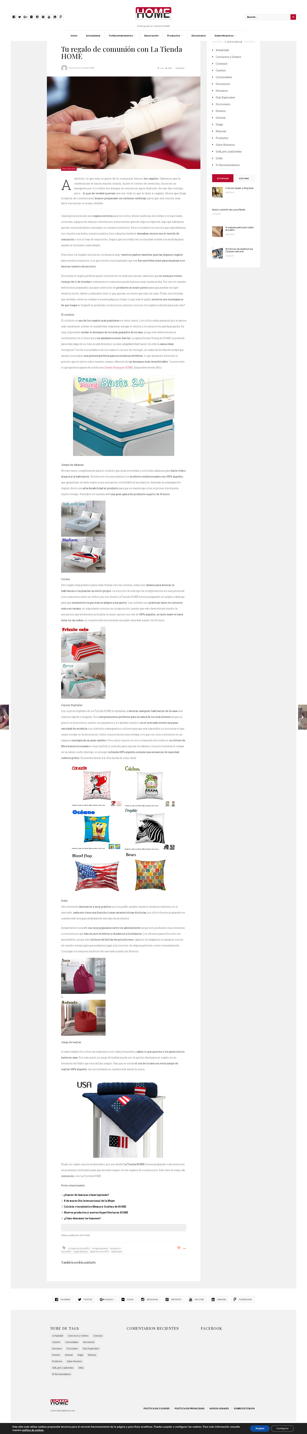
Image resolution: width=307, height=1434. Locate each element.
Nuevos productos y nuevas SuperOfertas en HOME (96, 1212)
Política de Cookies (157, 1408)
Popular (223, 178)
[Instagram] (37, 17)
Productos (173, 35)
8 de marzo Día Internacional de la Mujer (89, 1200)
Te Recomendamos (121, 35)
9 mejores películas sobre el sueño (239, 228)
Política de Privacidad (189, 1408)
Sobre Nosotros (223, 35)
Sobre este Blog (244, 1408)
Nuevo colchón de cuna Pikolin (228, 209)
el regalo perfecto (100, 1248)
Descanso (222, 90)
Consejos (221, 63)
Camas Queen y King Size (239, 188)
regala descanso (81, 1251)
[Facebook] (14, 17)
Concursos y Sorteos (228, 57)
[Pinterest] (43, 17)
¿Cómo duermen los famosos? (82, 1218)
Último (245, 178)
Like (162, 68)
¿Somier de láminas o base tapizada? (86, 1195)
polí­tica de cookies (33, 1430)
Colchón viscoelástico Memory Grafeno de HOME (95, 1206)
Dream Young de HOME (118, 367)
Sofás (219, 158)
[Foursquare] (61, 17)
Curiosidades (224, 77)
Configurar (282, 1428)
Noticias (221, 131)
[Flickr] (31, 17)
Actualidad (93, 35)
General (220, 117)
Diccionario (199, 35)
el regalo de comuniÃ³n (79, 1248)
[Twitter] (20, 17)
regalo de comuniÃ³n (99, 1251)
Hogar (219, 124)
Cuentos (221, 70)
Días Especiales (69, 169)
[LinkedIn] (55, 17)
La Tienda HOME (87, 68)
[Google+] (25, 17)
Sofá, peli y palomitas (229, 151)
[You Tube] (49, 17)
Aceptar (259, 1428)
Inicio (74, 35)
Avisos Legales (219, 1408)
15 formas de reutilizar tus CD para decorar (239, 250)
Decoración (151, 35)
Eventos (221, 111)
